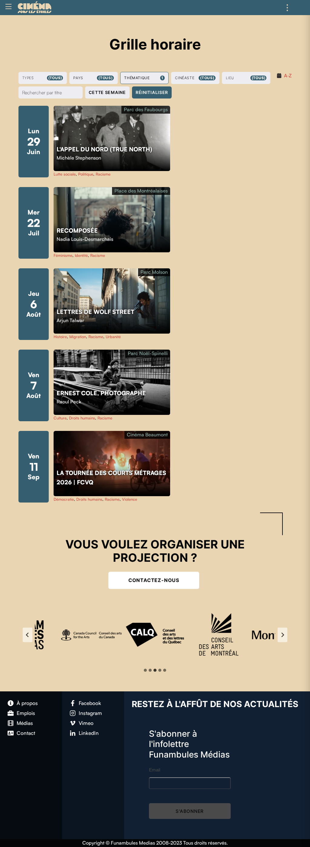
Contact (26, 733)
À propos (27, 703)
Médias (25, 723)
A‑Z (288, 76)
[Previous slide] (27, 635)
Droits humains (82, 417)
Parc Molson (154, 272)
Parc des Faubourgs (146, 109)
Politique (85, 174)
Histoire (60, 336)
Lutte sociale (65, 174)
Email (154, 769)
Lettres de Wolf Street (96, 311)
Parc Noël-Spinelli (148, 353)
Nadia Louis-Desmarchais (85, 239)
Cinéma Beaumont (147, 435)
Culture (60, 417)
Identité (81, 255)
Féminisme (63, 255)
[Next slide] (282, 635)
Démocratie (64, 499)
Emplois (26, 713)
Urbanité (113, 336)
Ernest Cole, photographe (102, 393)
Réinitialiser (152, 92)
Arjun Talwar (70, 320)
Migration (77, 336)
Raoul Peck (69, 402)
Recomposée (78, 230)
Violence (129, 499)
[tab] (145, 670)
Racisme (103, 174)
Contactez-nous (153, 580)
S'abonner (190, 811)
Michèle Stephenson (79, 158)
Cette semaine (107, 92)
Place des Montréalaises (141, 191)
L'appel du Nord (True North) (105, 149)
